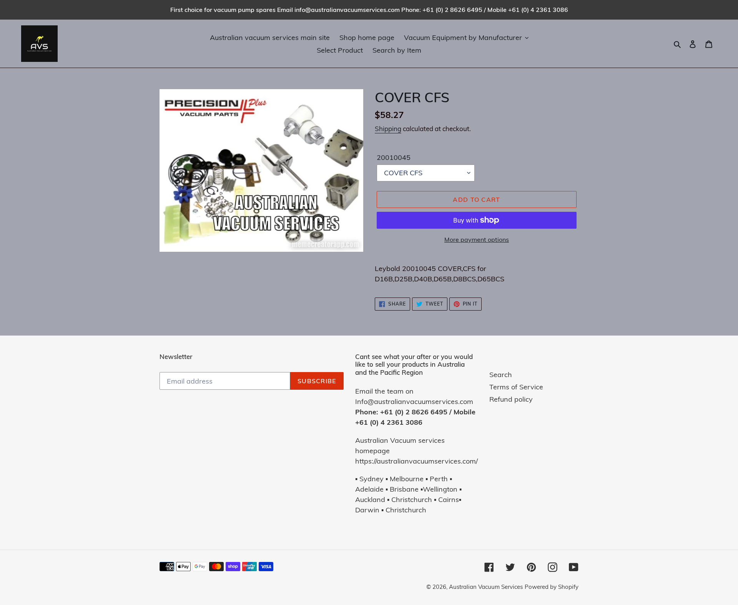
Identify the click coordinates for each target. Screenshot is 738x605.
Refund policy (511, 399)
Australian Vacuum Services (486, 586)
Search (500, 374)
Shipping (388, 129)
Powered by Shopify (551, 586)
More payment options (476, 239)
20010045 (394, 157)
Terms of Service (516, 386)
